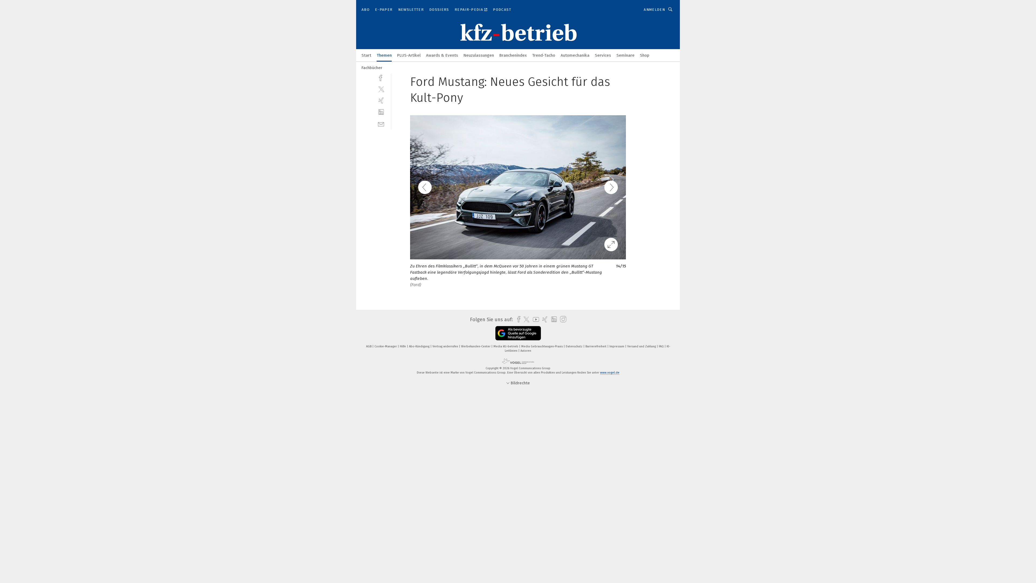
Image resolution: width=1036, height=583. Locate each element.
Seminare (625, 55)
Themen (384, 55)
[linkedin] (381, 112)
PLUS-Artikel (409, 55)
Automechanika (575, 55)
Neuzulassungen (479, 55)
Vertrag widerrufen (445, 346)
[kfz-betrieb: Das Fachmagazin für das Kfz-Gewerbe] (366, 55)
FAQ (661, 346)
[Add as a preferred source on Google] (518, 333)
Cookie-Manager (386, 346)
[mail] (381, 123)
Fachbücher (372, 67)
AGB (369, 346)
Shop (644, 55)
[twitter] (381, 89)
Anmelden (654, 9)
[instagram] (561, 319)
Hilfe (403, 346)
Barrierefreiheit (596, 346)
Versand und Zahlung (642, 346)
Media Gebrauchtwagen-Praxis (542, 346)
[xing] (381, 100)
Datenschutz (574, 346)
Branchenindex (513, 55)
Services (603, 55)
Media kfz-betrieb (506, 346)
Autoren (525, 350)
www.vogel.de (609, 372)
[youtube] (534, 319)
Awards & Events (442, 55)
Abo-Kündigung (419, 346)
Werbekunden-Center (476, 346)
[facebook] (381, 77)
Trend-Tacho (543, 55)
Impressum (617, 346)
